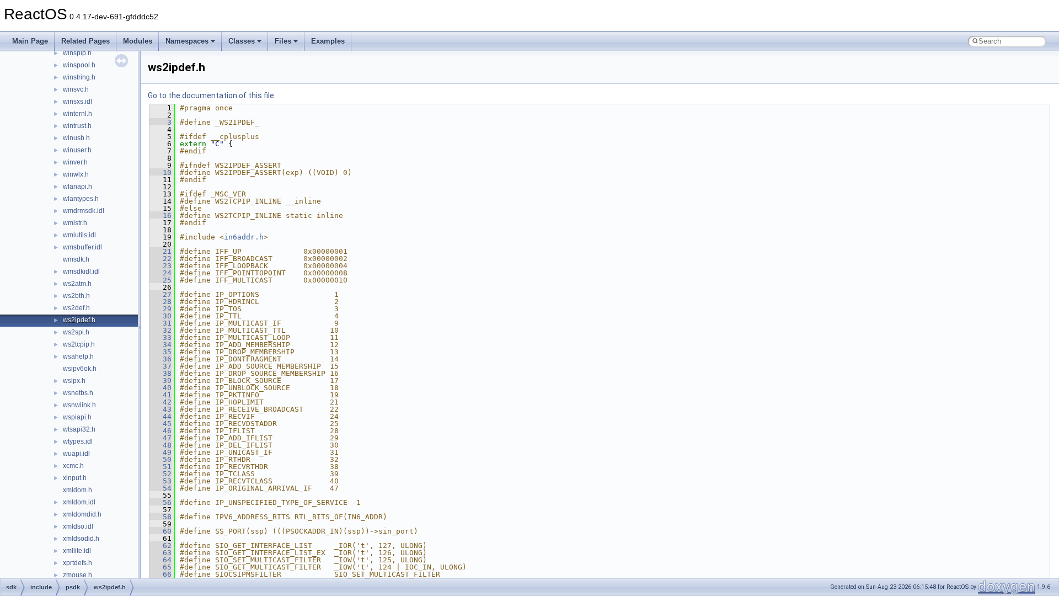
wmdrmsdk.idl (83, 211)
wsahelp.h (78, 356)
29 (160, 309)
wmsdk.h (76, 259)
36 (160, 359)
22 (160, 258)
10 (160, 172)
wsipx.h (74, 381)
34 (160, 344)
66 (160, 574)
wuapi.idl (76, 453)
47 (160, 438)
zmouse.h (77, 575)
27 (160, 294)
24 (160, 273)
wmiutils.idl (79, 235)
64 (160, 560)
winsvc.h (76, 89)
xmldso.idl (78, 526)
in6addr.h (244, 237)
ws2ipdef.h (79, 320)
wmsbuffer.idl (82, 247)
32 (160, 330)
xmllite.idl (77, 551)
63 (160, 553)
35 (160, 352)
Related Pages (85, 41)
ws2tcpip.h (79, 344)
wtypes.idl (78, 441)
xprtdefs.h (77, 563)
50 (160, 459)
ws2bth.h (76, 296)
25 (160, 280)
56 (160, 502)
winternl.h (77, 114)
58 (160, 517)
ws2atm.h (77, 284)
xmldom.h (77, 490)
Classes (241, 41)
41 (160, 395)
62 (160, 545)
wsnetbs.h (78, 393)
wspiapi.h (77, 417)
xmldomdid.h (82, 514)
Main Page (30, 41)
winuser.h (77, 150)
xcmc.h (73, 466)
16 (160, 215)
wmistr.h (75, 223)
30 (160, 316)
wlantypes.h (81, 199)
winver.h (75, 162)
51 (160, 466)
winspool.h (79, 65)
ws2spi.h (76, 332)
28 (160, 301)
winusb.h (76, 138)
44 (160, 416)
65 (160, 567)
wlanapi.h (77, 186)
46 (160, 431)
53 (160, 481)
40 (160, 388)
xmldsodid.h (81, 538)
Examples (328, 41)
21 (160, 251)
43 (160, 409)
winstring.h (79, 77)
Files (283, 41)
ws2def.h (76, 308)
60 (160, 531)
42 (160, 402)
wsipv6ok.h (80, 368)
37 (160, 366)
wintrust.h (77, 126)
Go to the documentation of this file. (212, 95)
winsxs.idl (77, 101)
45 (160, 423)
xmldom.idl (79, 502)
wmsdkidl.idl (81, 271)
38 (160, 373)
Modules (137, 41)
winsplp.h (77, 53)
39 (160, 380)
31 (160, 323)
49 (160, 452)
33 (160, 337)
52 (160, 474)
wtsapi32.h (79, 429)
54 (160, 488)
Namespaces (186, 41)
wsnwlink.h (79, 405)
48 (160, 445)
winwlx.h (76, 174)
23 (160, 266)
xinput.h (75, 478)
